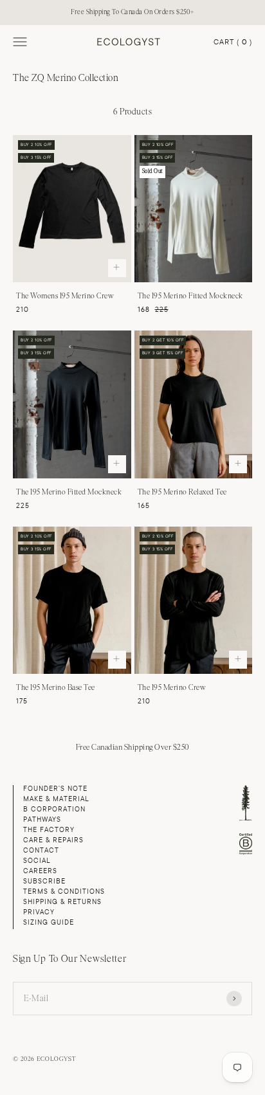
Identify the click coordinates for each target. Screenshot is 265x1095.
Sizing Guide (48, 922)
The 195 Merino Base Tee (55, 687)
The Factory (49, 829)
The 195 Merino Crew (172, 687)
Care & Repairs (53, 840)
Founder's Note (55, 788)
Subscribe (44, 881)
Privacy (39, 912)
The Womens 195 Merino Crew (65, 296)
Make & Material (56, 798)
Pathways (42, 819)
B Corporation (54, 809)
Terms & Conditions (64, 891)
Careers (40, 870)
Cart (233, 42)
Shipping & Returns (62, 901)
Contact (41, 850)
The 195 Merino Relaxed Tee (182, 492)
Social (37, 860)
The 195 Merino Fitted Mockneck (190, 296)
